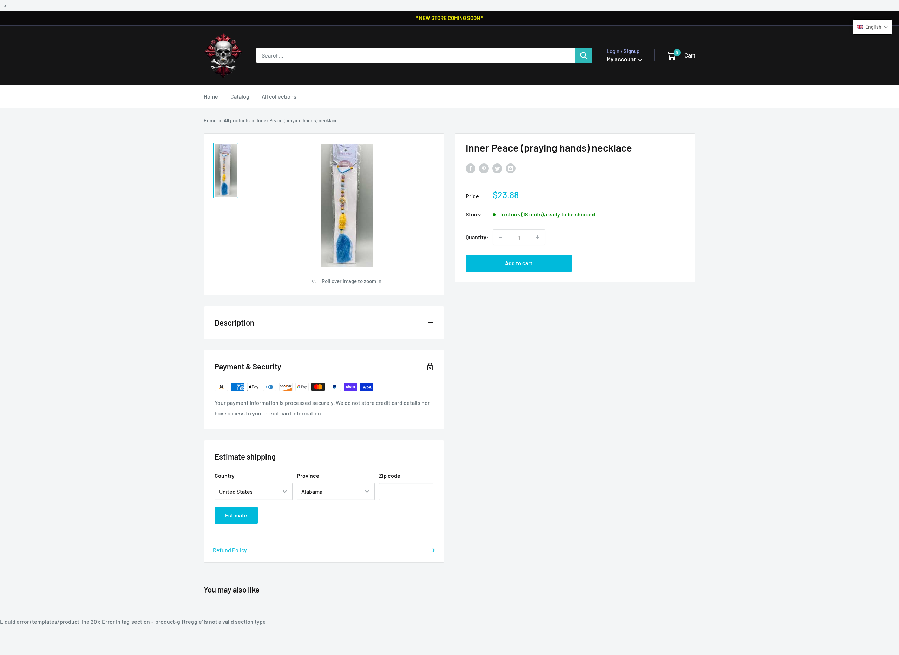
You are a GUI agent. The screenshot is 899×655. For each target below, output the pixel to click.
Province (308, 475)
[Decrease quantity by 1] (500, 237)
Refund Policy (230, 550)
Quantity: (477, 237)
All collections (279, 96)
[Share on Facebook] (470, 168)
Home (211, 96)
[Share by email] (511, 168)
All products (237, 120)
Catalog (239, 96)
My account (621, 58)
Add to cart (518, 263)
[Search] (583, 55)
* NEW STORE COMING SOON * (449, 18)
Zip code (389, 475)
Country (225, 475)
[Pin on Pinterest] (484, 168)
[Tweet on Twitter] (497, 168)
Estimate (236, 515)
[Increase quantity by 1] (537, 237)
